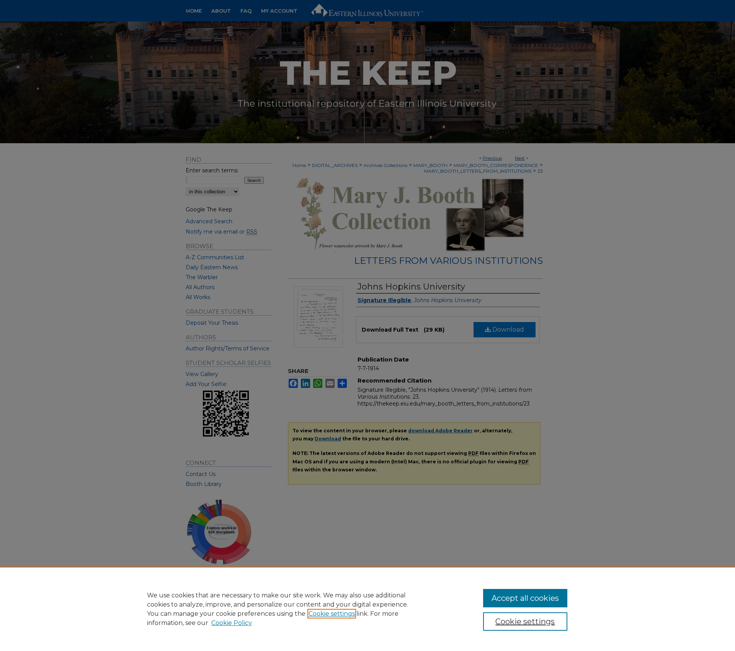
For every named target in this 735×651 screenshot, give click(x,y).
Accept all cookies (525, 598)
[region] (367, 609)
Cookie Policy (231, 622)
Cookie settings (332, 613)
